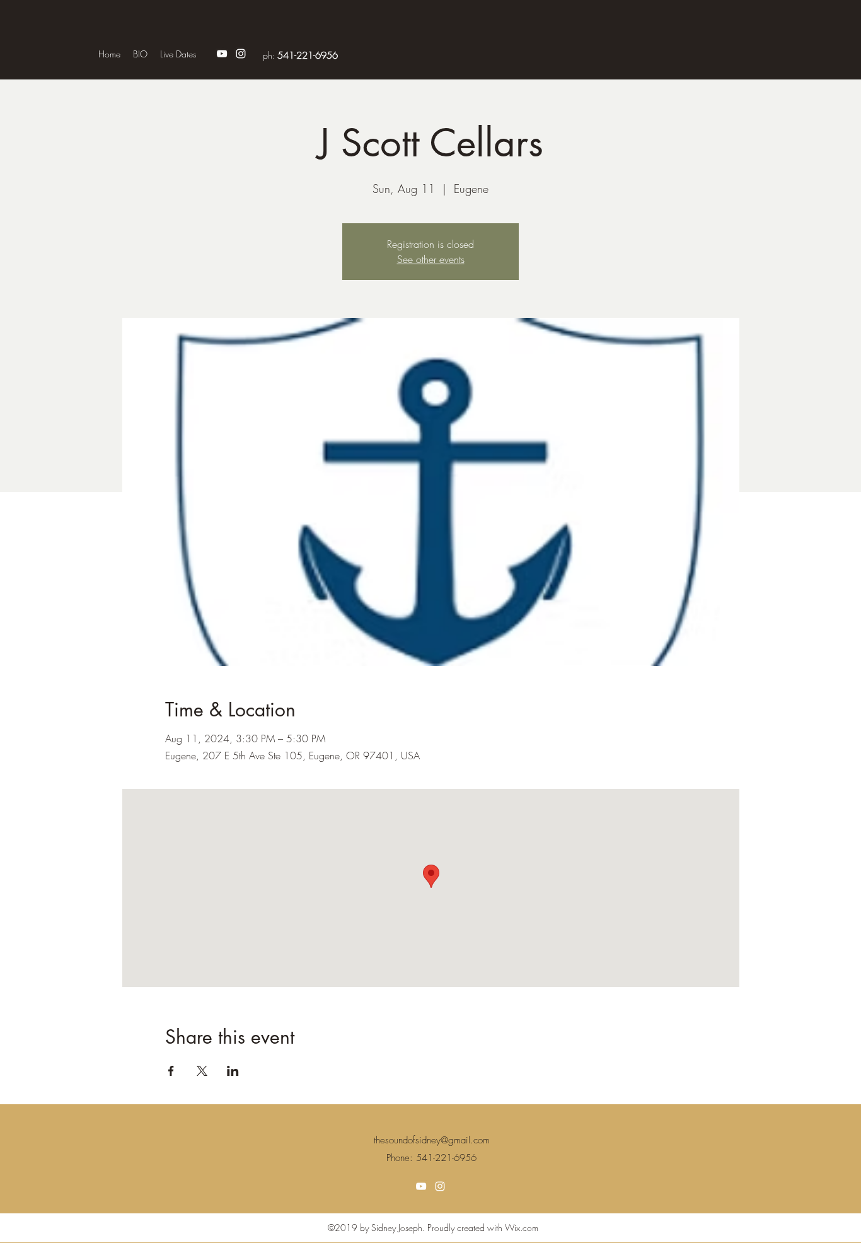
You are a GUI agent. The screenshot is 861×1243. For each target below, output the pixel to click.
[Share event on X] (202, 1071)
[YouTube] (222, 53)
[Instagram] (240, 53)
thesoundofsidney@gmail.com (432, 1140)
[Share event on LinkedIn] (233, 1071)
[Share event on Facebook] (171, 1071)
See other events (431, 259)
